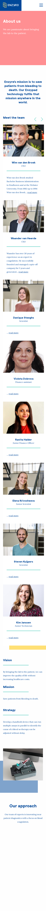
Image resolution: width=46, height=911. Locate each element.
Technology (23, 857)
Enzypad (23, 893)
